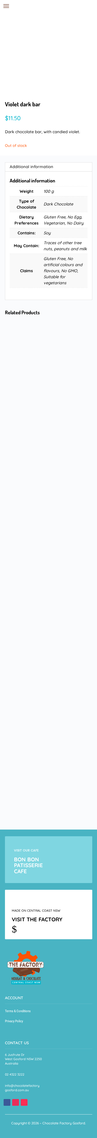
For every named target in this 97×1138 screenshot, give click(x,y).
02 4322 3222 (14, 1074)
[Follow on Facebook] (7, 1102)
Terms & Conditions (18, 1011)
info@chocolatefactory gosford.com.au (22, 1088)
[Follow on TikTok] (24, 1102)
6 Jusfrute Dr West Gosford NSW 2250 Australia (23, 1059)
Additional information (31, 166)
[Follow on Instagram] (15, 1102)
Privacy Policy (14, 1021)
